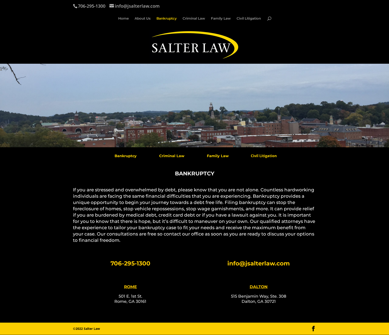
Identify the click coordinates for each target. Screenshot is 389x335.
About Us (143, 18)
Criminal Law (194, 18)
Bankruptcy (166, 18)
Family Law (221, 18)
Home (123, 18)
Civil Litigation (249, 18)
